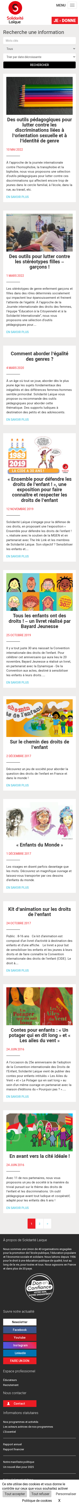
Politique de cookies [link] (37, 1500)
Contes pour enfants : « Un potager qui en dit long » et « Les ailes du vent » (39, 1035)
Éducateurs (10, 1380)
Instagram (20, 1345)
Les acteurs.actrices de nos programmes (28, 1426)
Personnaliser (66, 1494)
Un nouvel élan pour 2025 (18, 1467)
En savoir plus (17, 197)
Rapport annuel (12, 1444)
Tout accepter (15, 1494)
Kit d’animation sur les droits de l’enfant (39, 911)
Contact (19, 1403)
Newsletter (20, 1322)
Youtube (19, 1337)
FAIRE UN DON (19, 1361)
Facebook (20, 1329)
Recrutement (11, 1385)
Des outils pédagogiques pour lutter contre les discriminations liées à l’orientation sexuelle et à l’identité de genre (39, 130)
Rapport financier (13, 1449)
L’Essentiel (9, 1431)
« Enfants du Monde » (39, 845)
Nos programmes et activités (20, 1421)
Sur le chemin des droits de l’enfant (39, 744)
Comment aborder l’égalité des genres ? (39, 356)
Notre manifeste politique (18, 1461)
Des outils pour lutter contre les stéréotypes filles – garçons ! (39, 261)
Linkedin (19, 1353)
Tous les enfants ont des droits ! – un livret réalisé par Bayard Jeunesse (40, 620)
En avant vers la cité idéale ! (39, 1156)
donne (65, 20)
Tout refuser (40, 1494)
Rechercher (39, 65)
